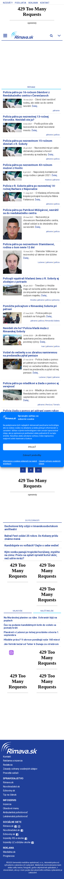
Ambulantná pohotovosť (15, 812)
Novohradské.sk (11, 786)
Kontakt (44, 3)
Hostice (48, 180)
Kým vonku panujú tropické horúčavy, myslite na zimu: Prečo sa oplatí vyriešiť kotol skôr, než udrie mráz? (32, 555)
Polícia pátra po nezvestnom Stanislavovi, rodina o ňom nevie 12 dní (29, 246)
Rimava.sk (8, 782)
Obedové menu (11, 808)
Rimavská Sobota (52, 321)
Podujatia (20, 3)
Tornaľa (56, 405)
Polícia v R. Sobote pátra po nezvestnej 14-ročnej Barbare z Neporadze (29, 187)
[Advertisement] (31, 63)
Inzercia (7, 804)
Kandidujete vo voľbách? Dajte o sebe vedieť (31, 545)
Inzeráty (8, 3)
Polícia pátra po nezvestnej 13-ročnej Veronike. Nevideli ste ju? (26, 118)
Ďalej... (35, 106)
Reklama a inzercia (12, 760)
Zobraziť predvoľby (32, 455)
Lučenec (41, 262)
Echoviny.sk (9, 790)
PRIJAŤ (32, 447)
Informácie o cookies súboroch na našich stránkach (20, 462)
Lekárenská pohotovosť (15, 816)
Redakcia (8, 764)
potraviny (56, 300)
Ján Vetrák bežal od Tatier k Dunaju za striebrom (31, 644)
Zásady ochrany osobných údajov (50, 462)
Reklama (33, 3)
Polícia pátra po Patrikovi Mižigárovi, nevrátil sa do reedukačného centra (30, 211)
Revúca (49, 405)
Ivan (43, 346)
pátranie (56, 111)
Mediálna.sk (9, 852)
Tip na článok (10, 794)
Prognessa (8, 856)
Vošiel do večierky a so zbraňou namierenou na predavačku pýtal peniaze (30, 354)
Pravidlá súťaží (10, 773)
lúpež (49, 377)
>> (38, 470)
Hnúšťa (33, 300)
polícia (57, 135)
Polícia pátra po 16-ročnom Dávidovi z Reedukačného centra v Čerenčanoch (26, 94)
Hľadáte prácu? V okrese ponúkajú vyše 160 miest (32, 639)
